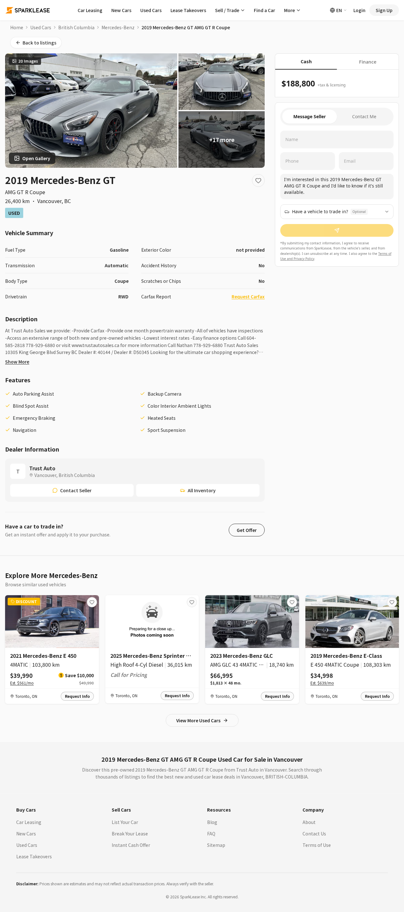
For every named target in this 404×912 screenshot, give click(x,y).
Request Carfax (248, 296)
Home (16, 27)
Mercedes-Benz (118, 27)
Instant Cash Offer (131, 845)
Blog (212, 822)
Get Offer (247, 530)
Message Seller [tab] (309, 116)
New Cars (121, 10)
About (309, 822)
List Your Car (125, 822)
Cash (306, 61)
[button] (247, 530)
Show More (17, 361)
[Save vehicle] (258, 180)
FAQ (211, 833)
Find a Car (264, 10)
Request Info (77, 696)
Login (359, 10)
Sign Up (384, 10)
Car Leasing (90, 10)
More (289, 10)
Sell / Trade (227, 10)
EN (339, 10)
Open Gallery (36, 158)
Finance (367, 61)
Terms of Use (317, 845)
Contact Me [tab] (364, 116)
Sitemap (216, 845)
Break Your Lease (130, 833)
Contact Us (314, 833)
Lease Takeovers (188, 10)
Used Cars (151, 10)
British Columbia (76, 27)
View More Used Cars (198, 720)
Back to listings (39, 42)
